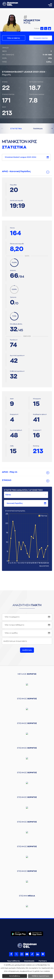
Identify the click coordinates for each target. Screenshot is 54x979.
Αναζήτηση (27, 650)
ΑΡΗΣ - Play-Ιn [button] (9, 472)
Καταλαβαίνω (14, 976)
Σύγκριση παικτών (41, 38)
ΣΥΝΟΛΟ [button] (6, 480)
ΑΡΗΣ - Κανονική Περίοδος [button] (16, 171)
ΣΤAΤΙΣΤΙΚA (16, 128)
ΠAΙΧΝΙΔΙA (38, 128)
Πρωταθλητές (13, 961)
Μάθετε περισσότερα (40, 976)
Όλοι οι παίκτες (13, 38)
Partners (43, 961)
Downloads (29, 961)
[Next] (49, 128)
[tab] (27, 171)
